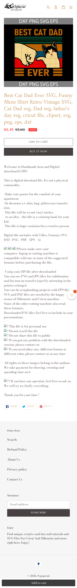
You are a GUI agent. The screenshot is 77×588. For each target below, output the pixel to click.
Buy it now (38, 151)
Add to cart (38, 582)
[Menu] (71, 7)
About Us (13, 459)
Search (12, 439)
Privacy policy (17, 469)
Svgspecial (43, 576)
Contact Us (14, 479)
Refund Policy (17, 449)
